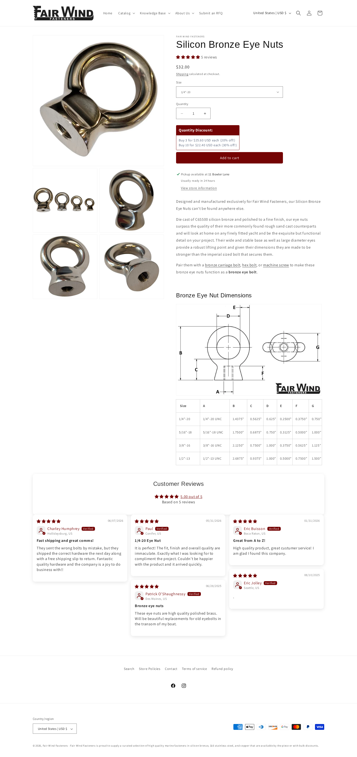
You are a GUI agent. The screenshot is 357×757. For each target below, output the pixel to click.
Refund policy (222, 669)
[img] (49, 521)
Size (179, 82)
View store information (199, 188)
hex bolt (249, 265)
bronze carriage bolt (222, 265)
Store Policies (149, 669)
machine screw (276, 265)
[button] (126, 13)
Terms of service (194, 669)
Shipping (182, 74)
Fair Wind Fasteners (55, 746)
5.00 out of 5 (191, 496)
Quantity (182, 104)
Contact (171, 669)
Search (129, 669)
